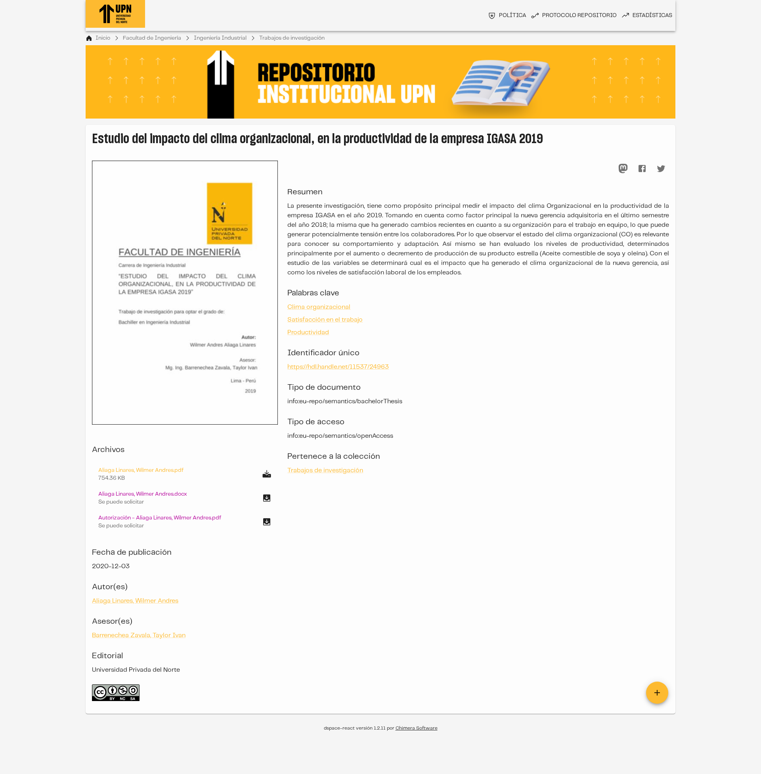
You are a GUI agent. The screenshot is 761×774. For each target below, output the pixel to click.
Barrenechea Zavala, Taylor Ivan (138, 635)
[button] (185, 498)
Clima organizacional (318, 307)
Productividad (308, 332)
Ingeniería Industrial (220, 38)
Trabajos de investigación (292, 38)
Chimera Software (417, 728)
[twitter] (661, 168)
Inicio (103, 38)
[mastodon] (623, 168)
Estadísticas (652, 15)
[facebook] (642, 168)
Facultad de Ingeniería (152, 38)
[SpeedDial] (657, 693)
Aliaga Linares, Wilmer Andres (135, 601)
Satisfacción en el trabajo (325, 320)
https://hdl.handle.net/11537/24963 (338, 367)
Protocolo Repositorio (579, 15)
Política (512, 15)
